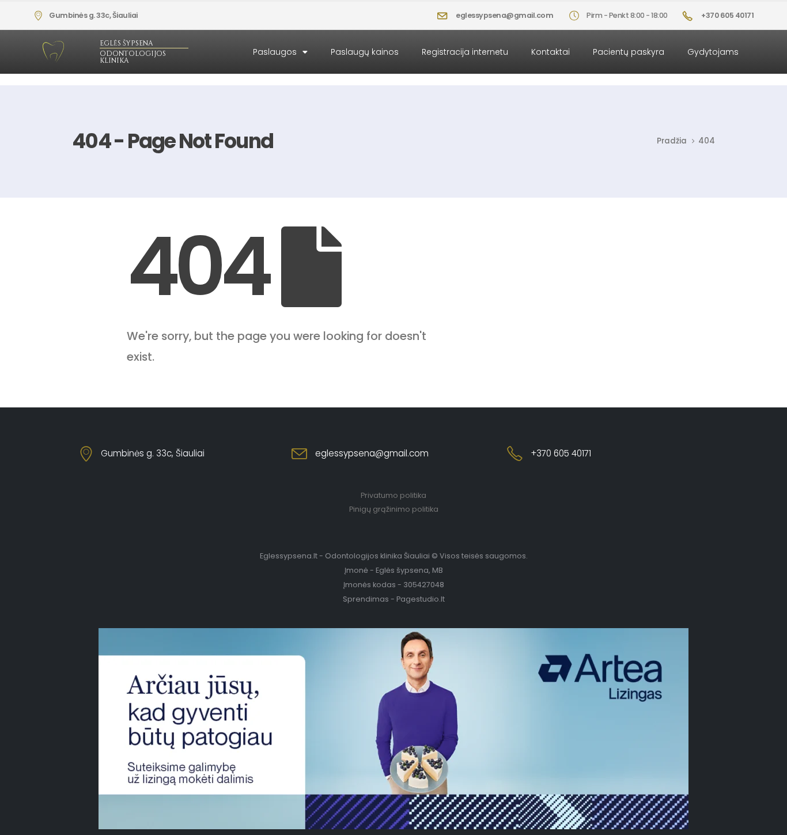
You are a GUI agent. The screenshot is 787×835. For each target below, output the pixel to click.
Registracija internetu (465, 52)
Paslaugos (275, 52)
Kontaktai (550, 52)
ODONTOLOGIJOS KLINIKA (133, 57)
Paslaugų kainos (365, 52)
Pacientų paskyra (628, 52)
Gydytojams (713, 52)
